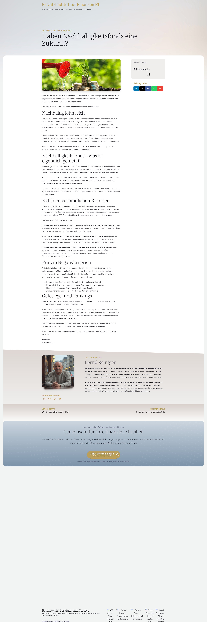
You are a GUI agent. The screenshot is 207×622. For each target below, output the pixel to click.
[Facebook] (49, 399)
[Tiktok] (54, 399)
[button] (136, 88)
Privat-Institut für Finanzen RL (71, 4)
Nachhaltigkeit (64, 30)
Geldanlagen (49, 30)
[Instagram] (44, 399)
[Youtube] (59, 399)
